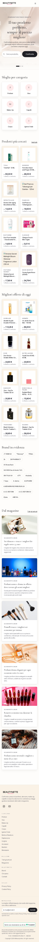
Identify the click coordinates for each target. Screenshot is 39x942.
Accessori (5, 844)
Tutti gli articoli (32, 511)
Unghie (4, 841)
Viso (3, 820)
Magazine (5, 863)
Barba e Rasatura (7, 835)
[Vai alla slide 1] (18, 66)
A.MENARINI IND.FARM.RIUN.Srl (14, 486)
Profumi (4, 817)
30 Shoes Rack (8, 465)
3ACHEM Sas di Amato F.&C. (13, 470)
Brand (4, 870)
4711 (18, 475)
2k (4, 459)
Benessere (5, 850)
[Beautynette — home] (9, 3)
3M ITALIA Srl (8, 475)
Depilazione (6, 838)
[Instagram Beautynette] (4, 806)
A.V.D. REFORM (9, 492)
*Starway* (20, 454)
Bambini (4, 847)
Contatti (4, 877)
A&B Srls (15, 497)
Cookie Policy (6, 889)
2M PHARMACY (15, 459)
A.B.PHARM (28, 481)
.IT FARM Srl (8, 454)
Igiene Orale (6, 832)
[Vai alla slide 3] (22, 66)
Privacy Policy (6, 886)
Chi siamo (5, 874)
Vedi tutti (34, 142)
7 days (6, 481)
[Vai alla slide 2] (20, 66)
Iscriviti (32, 910)
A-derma (16, 481)
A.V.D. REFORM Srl (25, 492)
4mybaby (28, 475)
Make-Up (5, 823)
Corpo (4, 829)
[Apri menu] (35, 3)
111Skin (31, 454)
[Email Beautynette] (9, 806)
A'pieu (6, 497)
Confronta (30, 54)
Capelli (4, 826)
